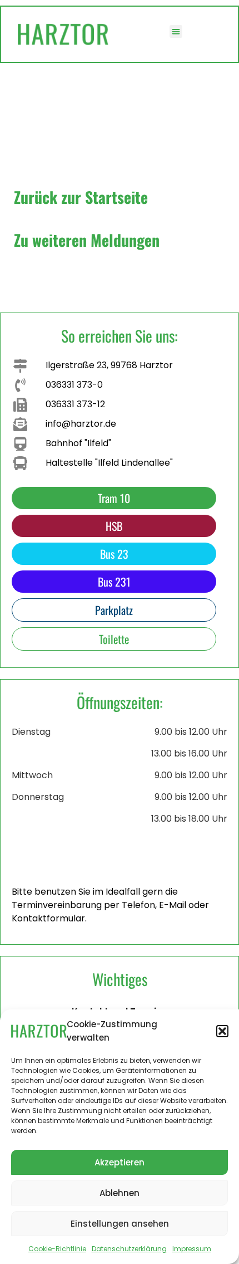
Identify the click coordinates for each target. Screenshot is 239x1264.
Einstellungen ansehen (120, 1223)
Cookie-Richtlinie (57, 1248)
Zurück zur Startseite (81, 197)
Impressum (191, 1248)
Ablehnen (119, 1193)
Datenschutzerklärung (129, 1248)
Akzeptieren (119, 1162)
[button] (222, 1031)
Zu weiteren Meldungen (87, 239)
